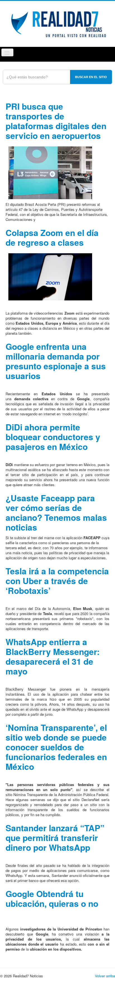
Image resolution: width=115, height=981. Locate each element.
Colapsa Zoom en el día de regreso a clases (52, 237)
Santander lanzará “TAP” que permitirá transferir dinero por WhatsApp (55, 837)
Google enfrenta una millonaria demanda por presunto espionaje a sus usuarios (56, 361)
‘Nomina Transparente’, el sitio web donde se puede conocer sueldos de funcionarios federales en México (56, 746)
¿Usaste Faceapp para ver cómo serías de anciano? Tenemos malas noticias (56, 512)
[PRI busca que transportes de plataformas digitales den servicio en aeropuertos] (50, 172)
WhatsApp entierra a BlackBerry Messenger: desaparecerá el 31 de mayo (53, 656)
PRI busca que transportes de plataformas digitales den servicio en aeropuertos (56, 120)
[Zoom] (50, 276)
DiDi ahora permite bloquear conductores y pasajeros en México (53, 436)
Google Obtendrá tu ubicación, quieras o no (52, 898)
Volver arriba (105, 975)
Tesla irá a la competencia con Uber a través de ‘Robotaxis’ (57, 580)
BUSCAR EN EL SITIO (91, 77)
